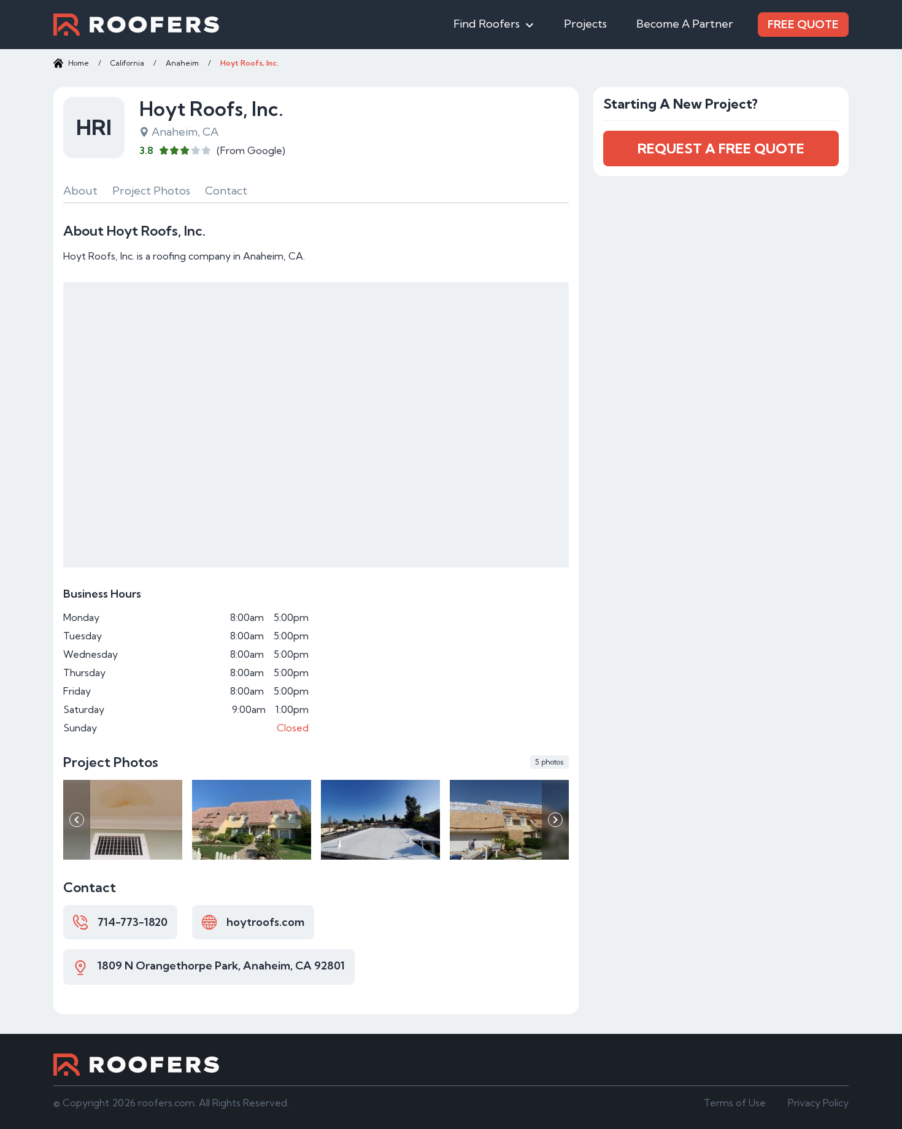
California (127, 62)
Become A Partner (684, 24)
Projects (585, 24)
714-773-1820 (133, 922)
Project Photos (151, 190)
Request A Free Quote (721, 148)
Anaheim (182, 62)
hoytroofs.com (265, 922)
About (80, 190)
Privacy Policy (818, 1102)
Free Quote (803, 24)
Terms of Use (735, 1102)
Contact (226, 190)
